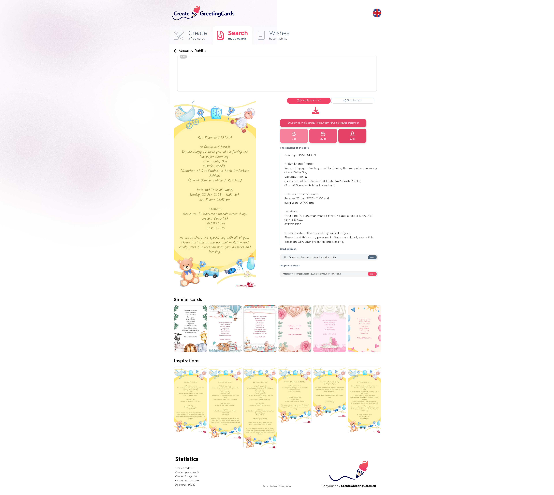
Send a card (354, 100)
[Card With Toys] (226, 329)
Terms (265, 486)
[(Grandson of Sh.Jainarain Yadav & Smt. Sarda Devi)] (226, 403)
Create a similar (311, 100)
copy (372, 257)
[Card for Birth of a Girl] (330, 329)
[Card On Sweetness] (260, 329)
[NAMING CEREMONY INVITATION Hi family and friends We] (295, 395)
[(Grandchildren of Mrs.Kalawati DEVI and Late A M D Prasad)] (365, 400)
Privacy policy (285, 486)
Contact (273, 486)
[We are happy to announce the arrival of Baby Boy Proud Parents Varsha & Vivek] (330, 392)
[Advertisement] (277, 74)
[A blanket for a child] (191, 329)
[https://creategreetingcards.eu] (270, 13)
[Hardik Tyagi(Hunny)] (260, 408)
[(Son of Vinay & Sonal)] (191, 400)
